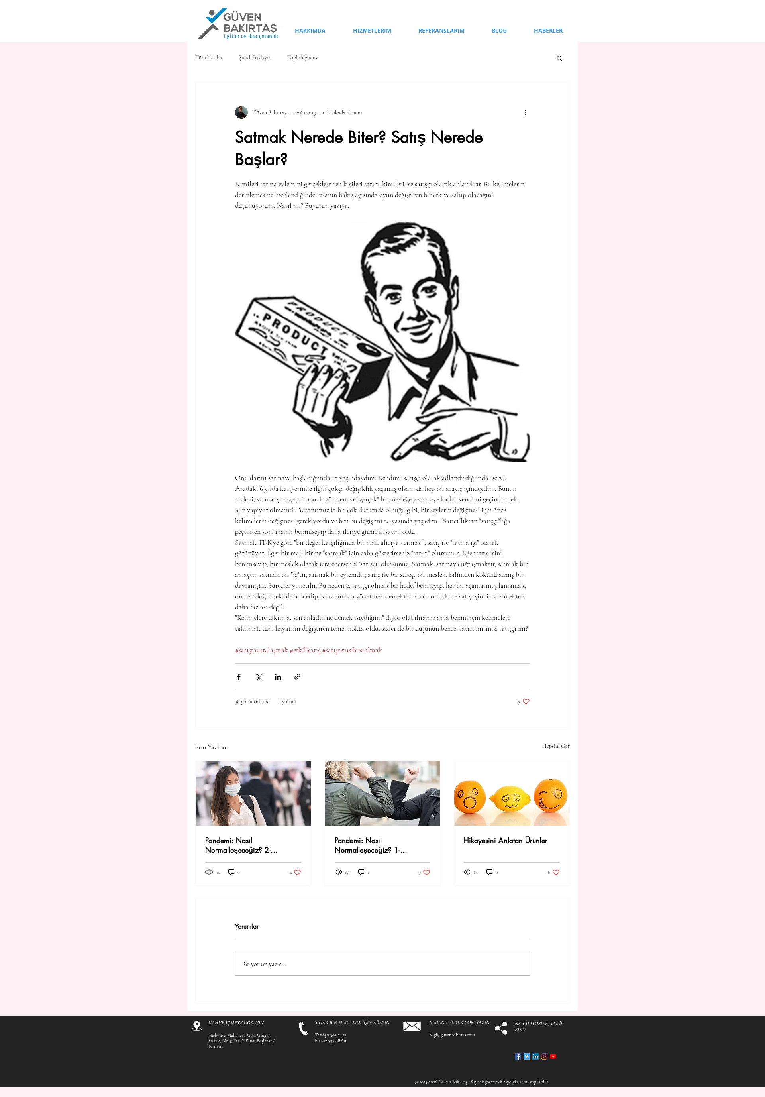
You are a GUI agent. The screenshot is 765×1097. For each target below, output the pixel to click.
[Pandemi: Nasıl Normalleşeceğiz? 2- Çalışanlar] (253, 793)
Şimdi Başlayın (255, 57)
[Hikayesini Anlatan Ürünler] (511, 793)
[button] (559, 58)
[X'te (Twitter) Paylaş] (258, 676)
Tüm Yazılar (209, 57)
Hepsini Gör (556, 746)
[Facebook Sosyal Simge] (518, 1056)
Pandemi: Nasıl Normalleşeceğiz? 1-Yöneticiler (367, 845)
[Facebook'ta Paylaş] (239, 676)
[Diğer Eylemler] (525, 112)
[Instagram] (544, 1056)
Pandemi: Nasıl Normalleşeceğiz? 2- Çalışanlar (238, 845)
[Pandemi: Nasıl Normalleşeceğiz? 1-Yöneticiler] (382, 793)
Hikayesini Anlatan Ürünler (505, 840)
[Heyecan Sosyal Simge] (527, 1056)
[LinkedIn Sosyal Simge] (535, 1056)
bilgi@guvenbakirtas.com (452, 1035)
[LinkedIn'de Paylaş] (278, 676)
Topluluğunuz (302, 57)
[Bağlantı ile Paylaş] (297, 676)
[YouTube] (553, 1056)
